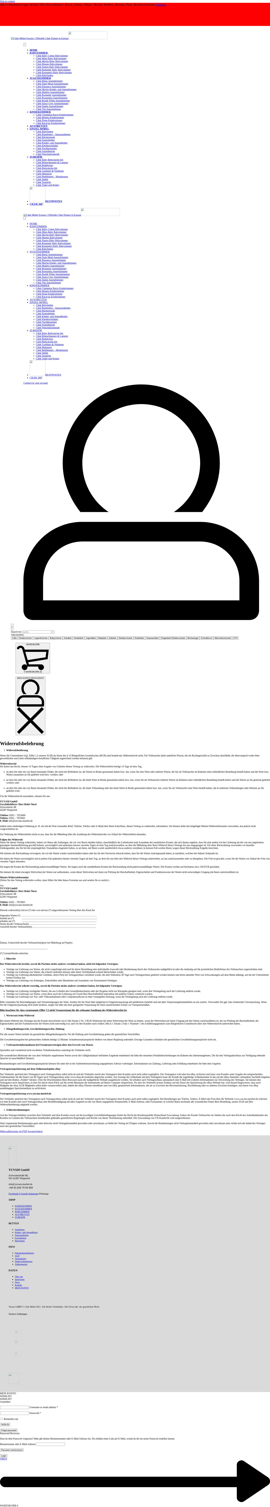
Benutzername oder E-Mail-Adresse (17, 1444)
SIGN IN (5, 1424)
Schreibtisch (206, 638)
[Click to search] (53, 632)
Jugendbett (91, 638)
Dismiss (161, 4)
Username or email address (44, 1407)
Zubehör (112, 638)
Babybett (102, 638)
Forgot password (8, 1430)
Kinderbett (78, 638)
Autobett (68, 638)
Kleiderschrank (125, 638)
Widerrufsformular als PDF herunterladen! (21, 1131)
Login (3, 1456)
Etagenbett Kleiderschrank (173, 638)
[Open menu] (24, 44)
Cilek (14, 638)
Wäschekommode (223, 638)
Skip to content (7, 1)
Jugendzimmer (41, 638)
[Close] (12, 628)
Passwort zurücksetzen (11, 1450)
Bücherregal (193, 638)
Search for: (16, 631)
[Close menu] (24, 218)
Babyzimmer (55, 638)
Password (35, 1413)
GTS (235, 638)
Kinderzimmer (25, 638)
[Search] (12, 625)
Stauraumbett (152, 638)
